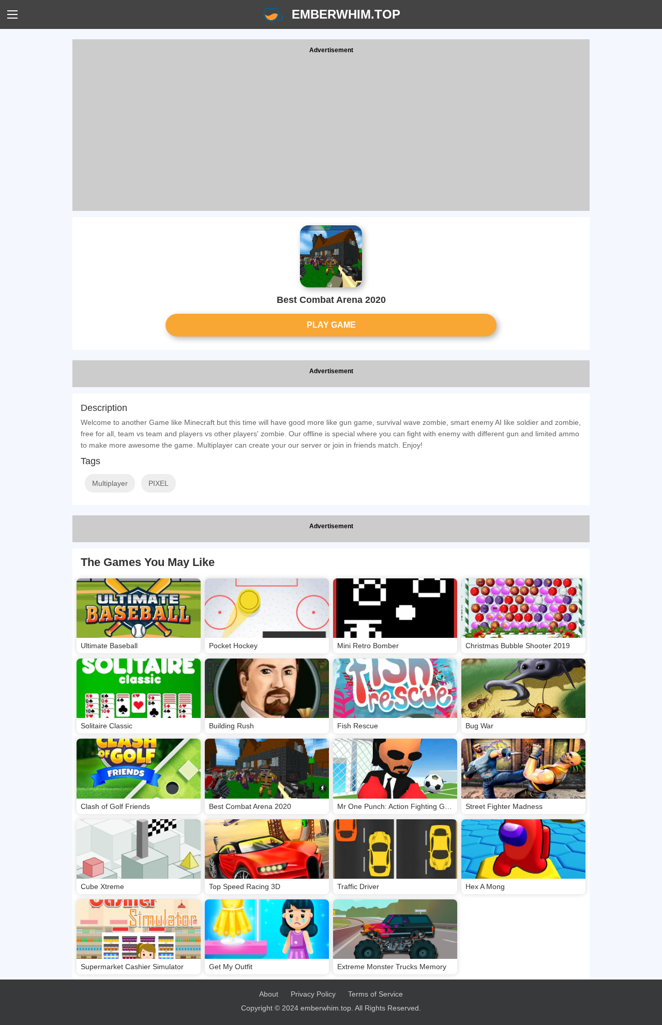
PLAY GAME (331, 324)
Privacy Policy (313, 994)
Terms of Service (375, 994)
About (268, 994)
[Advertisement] (331, 133)
